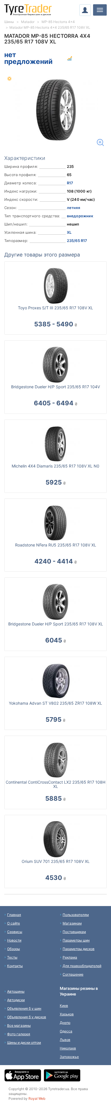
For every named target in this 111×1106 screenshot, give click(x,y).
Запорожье (69, 1057)
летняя (73, 207)
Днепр (65, 1023)
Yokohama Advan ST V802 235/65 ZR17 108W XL (55, 703)
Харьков (67, 1014)
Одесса (66, 1031)
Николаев (68, 1048)
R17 (70, 183)
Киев (64, 1005)
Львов (65, 1040)
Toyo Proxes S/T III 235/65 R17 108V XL (55, 307)
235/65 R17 (77, 240)
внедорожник (80, 216)
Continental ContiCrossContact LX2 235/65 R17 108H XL (55, 784)
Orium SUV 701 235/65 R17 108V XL (56, 861)
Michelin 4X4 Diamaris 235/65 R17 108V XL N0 (55, 466)
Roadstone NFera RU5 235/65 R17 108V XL (55, 544)
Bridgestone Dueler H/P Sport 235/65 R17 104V (55, 386)
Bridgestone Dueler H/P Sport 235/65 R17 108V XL (55, 623)
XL (69, 232)
